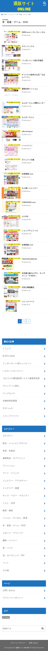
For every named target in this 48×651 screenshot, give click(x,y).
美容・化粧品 (9, 451)
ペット (6, 563)
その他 (6, 570)
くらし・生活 (9, 503)
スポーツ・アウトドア (13, 533)
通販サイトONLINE (24, 6)
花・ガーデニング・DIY (14, 555)
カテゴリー (8, 435)
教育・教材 (8, 510)
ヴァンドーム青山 (11, 386)
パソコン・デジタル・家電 (15, 518)
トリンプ (7, 348)
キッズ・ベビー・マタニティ (16, 495)
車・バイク (8, 548)
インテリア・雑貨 (11, 488)
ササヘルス (8, 408)
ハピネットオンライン (13, 371)
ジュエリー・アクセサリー (15, 480)
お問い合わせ (9, 590)
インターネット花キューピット (17, 363)
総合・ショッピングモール (15, 443)
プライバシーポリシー (13, 598)
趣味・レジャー (10, 540)
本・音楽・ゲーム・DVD (14, 525)
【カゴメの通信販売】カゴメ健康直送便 (21, 378)
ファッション (9, 465)
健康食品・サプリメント (14, 458)
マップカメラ (9, 393)
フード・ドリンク (11, 473)
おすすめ (6, 617)
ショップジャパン (11, 416)
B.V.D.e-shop (9, 356)
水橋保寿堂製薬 (10, 401)
